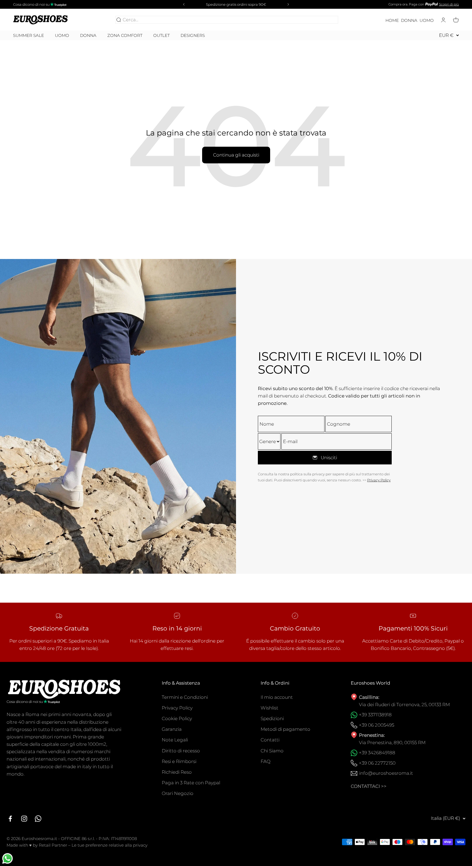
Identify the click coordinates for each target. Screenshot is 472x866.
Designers (193, 35)
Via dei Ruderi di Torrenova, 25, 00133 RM (404, 704)
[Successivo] (289, 4)
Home (392, 20)
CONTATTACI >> (369, 786)
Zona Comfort (124, 35)
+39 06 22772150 (377, 763)
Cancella (327, 19)
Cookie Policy (177, 718)
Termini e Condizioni (185, 697)
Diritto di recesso (181, 750)
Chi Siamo (272, 750)
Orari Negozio (177, 793)
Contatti (270, 740)
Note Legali (175, 740)
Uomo (427, 20)
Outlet (161, 35)
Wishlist (269, 708)
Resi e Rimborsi (179, 761)
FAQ (265, 761)
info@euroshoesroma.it (386, 773)
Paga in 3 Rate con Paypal (191, 782)
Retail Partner (53, 845)
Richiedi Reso (177, 772)
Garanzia (172, 729)
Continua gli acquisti (236, 155)
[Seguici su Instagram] (24, 818)
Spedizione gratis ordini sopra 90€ (236, 4)
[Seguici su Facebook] (10, 818)
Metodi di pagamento (285, 729)
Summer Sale (28, 35)
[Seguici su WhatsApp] (38, 818)
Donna (409, 20)
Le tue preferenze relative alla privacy (110, 845)
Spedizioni (272, 718)
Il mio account (277, 697)
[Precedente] (183, 4)
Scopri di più (449, 4)
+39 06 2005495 (376, 725)
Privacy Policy (379, 480)
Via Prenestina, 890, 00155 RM (392, 742)
